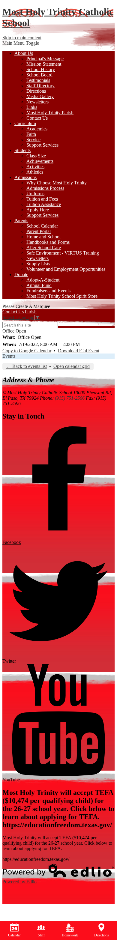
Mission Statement (43, 64)
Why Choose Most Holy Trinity (56, 182)
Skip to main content (21, 37)
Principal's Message (45, 58)
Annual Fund (39, 285)
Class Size (36, 155)
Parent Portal (38, 231)
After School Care (43, 247)
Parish (31, 311)
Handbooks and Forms (48, 242)
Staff (41, 935)
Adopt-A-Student (42, 279)
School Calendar (42, 225)
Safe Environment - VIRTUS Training (62, 252)
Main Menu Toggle (20, 43)
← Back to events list (26, 366)
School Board (39, 74)
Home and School (43, 236)
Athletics (34, 172)
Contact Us (37, 118)
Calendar (14, 935)
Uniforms (35, 193)
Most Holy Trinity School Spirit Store (62, 296)
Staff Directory (40, 85)
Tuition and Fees (42, 198)
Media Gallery (40, 96)
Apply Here (37, 209)
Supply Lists (38, 263)
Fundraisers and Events (48, 290)
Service (33, 139)
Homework (70, 935)
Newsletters (37, 101)
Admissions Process (45, 188)
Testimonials (38, 80)
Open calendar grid (71, 366)
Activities (35, 166)
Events (8, 356)
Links (31, 107)
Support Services (42, 145)
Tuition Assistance (43, 204)
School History (40, 69)
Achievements (39, 161)
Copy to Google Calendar (26, 350)
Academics (36, 128)
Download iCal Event (78, 350)
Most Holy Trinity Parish (50, 112)
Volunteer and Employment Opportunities (65, 269)
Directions (36, 91)
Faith (31, 134)
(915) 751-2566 (70, 398)
